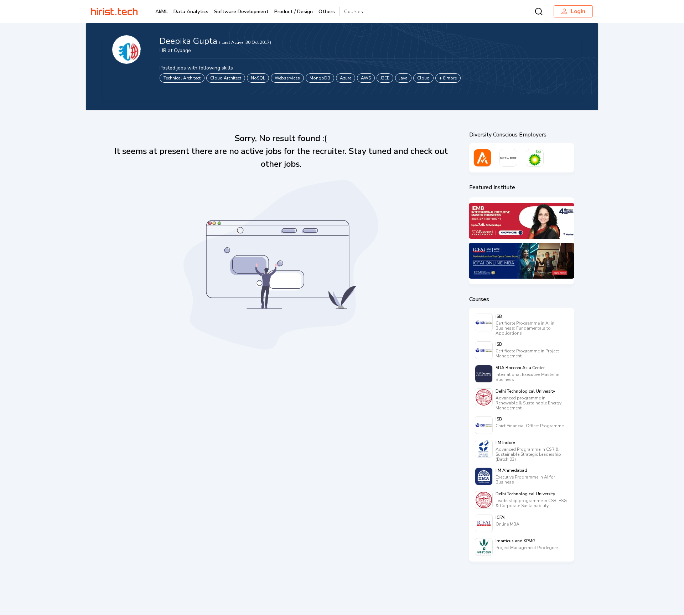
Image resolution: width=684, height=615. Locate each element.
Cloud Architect (225, 78)
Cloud (423, 78)
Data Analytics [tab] (190, 11)
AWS (366, 78)
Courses (353, 11)
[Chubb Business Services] (508, 158)
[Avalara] (482, 158)
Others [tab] (326, 11)
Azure (345, 78)
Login (578, 11)
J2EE (384, 78)
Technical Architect (182, 78)
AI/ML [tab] (161, 11)
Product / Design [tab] (293, 11)
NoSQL (258, 78)
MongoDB (320, 78)
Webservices (287, 78)
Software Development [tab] (241, 11)
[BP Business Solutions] (535, 158)
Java (403, 78)
